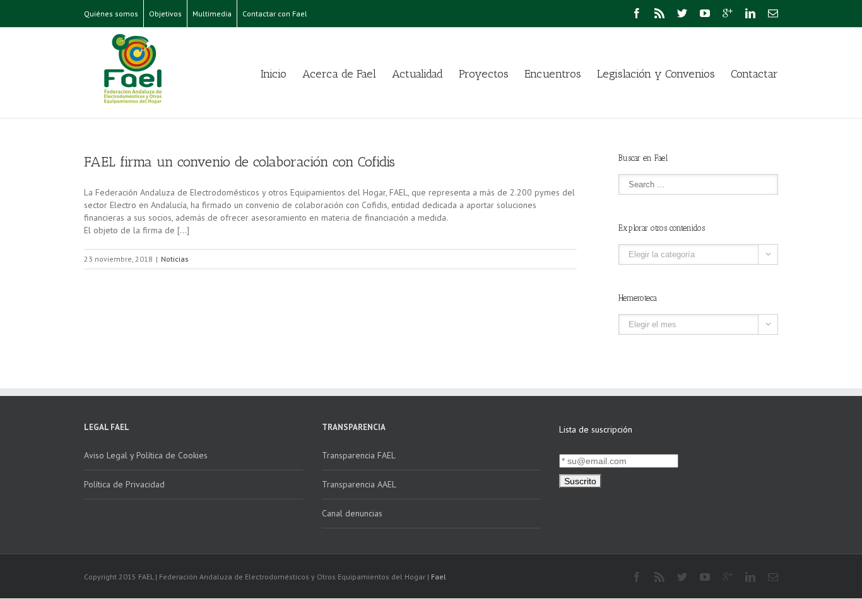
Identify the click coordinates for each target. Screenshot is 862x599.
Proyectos (484, 74)
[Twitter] (682, 13)
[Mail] (773, 13)
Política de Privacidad (124, 484)
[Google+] (728, 13)
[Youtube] (705, 13)
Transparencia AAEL (359, 484)
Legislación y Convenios (656, 74)
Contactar (754, 74)
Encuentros (552, 74)
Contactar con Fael (274, 13)
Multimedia (212, 13)
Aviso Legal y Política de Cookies (146, 455)
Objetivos (165, 13)
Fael (438, 576)
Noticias (175, 259)
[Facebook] (637, 13)
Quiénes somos (111, 13)
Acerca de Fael (339, 74)
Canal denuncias (352, 513)
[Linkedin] (750, 13)
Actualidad (417, 74)
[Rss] (659, 13)
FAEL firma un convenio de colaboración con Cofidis (239, 161)
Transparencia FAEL (359, 455)
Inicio (273, 74)
